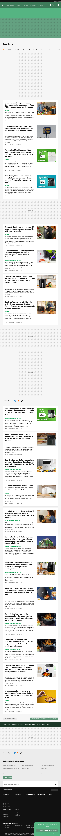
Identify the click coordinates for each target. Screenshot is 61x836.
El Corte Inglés (18, 49)
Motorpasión (51, 797)
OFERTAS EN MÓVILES (22, 5)
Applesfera (5, 801)
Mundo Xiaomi (6, 806)
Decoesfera (5, 814)
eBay (48, 724)
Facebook (56, 5)
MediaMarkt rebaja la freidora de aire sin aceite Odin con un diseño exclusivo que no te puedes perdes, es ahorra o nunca (19, 591)
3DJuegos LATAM (19, 825)
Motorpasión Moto (53, 799)
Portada (44, 718)
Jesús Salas (11, 121)
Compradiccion (6, 816)
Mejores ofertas (52, 49)
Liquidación (31, 49)
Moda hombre (25, 768)
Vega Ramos (11, 270)
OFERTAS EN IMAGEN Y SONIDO (37, 5)
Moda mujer (44, 768)
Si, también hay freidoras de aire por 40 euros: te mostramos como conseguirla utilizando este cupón (19, 229)
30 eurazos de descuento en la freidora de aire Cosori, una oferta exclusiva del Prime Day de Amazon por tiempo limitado (19, 437)
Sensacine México (30, 825)
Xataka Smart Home (6, 804)
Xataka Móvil (6, 799)
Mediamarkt (43, 49)
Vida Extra (17, 799)
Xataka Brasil (6, 827)
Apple (43, 724)
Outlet (37, 49)
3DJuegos (17, 797)
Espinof (27, 799)
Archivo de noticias (10, 718)
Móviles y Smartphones (30, 724)
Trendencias (6, 812)
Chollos (59, 49)
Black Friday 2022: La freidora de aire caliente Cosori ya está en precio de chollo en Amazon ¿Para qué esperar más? (18, 179)
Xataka (4, 797)
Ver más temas (8, 777)
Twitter (53, 5)
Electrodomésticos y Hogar (13, 260)
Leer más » (10, 118)
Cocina (7, 110)
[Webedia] (57, 1)
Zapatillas (25, 49)
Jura (23, 773)
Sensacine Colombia (30, 827)
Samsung (39, 724)
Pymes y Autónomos (17, 815)
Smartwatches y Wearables (47, 765)
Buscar (55, 784)
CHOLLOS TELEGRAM (10, 5)
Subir (53, 790)
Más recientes (35, 718)
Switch (5, 773)
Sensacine (28, 797)
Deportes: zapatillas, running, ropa (11, 768)
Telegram (50, 5)
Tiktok (58, 5)
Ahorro (43, 773)
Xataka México (6, 825)
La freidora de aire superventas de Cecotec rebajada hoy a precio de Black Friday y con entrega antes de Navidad (19, 105)
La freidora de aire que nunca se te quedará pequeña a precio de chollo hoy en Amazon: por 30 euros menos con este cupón (19, 694)
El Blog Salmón (18, 812)
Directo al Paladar (41, 797)
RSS (18, 400)
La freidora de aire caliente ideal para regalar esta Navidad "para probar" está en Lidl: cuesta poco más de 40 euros (19, 128)
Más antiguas (53, 718)
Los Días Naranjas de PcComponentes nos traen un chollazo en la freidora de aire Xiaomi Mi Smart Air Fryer (19, 488)
